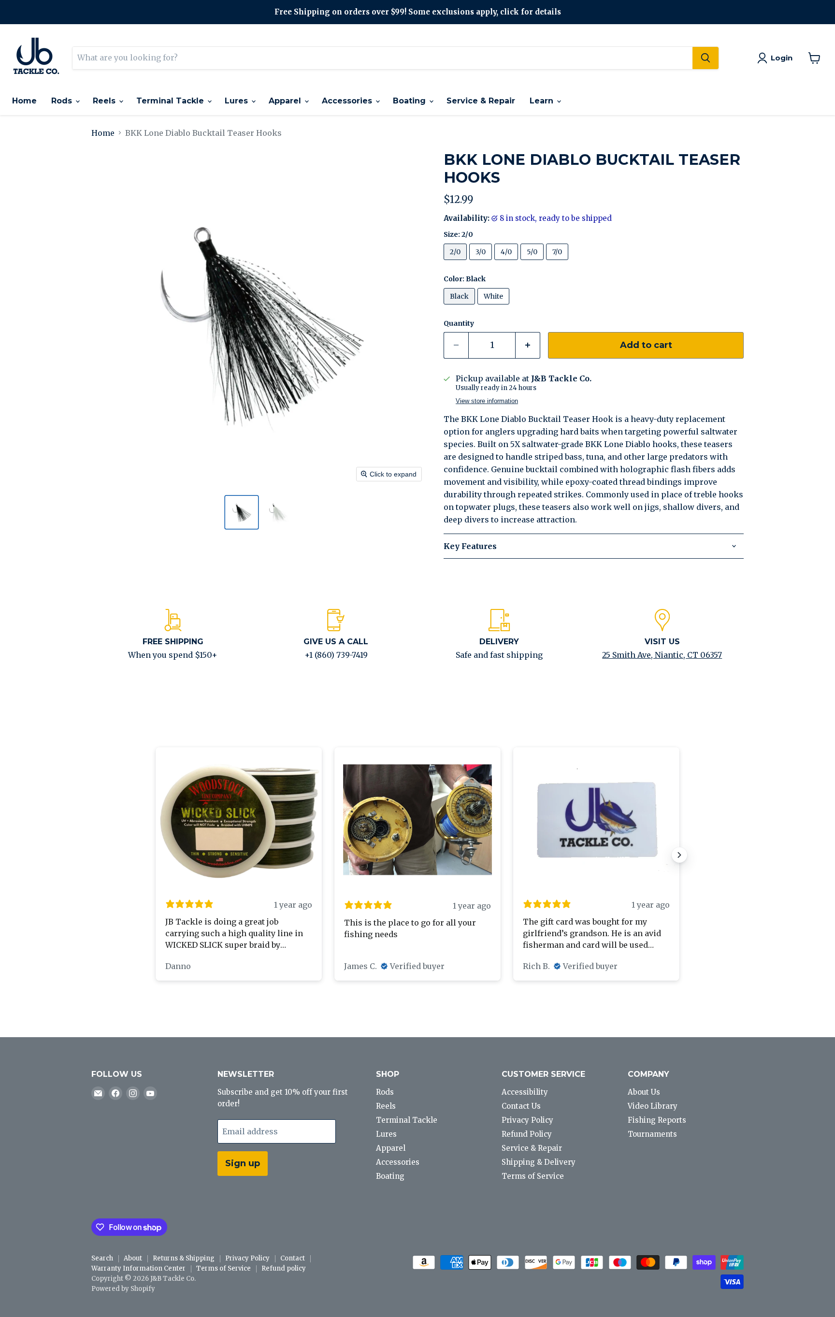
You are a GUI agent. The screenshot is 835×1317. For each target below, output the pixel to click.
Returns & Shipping (184, 1258)
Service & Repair (480, 100)
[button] (241, 512)
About (133, 1258)
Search (102, 1258)
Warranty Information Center (138, 1268)
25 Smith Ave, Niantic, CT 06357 (662, 655)
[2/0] (456, 262)
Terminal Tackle (171, 100)
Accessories (348, 100)
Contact (292, 1258)
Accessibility (525, 1092)
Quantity (459, 323)
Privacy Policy (527, 1120)
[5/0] (533, 262)
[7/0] (558, 262)
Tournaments (652, 1134)
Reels (105, 100)
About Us (644, 1092)
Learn (543, 100)
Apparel (286, 100)
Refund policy (283, 1268)
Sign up (242, 1163)
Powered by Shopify (123, 1289)
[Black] (460, 306)
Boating (410, 100)
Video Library (652, 1106)
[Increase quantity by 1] (528, 345)
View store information (487, 401)
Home (24, 100)
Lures (237, 100)
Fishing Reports (657, 1120)
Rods (62, 100)
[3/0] (481, 262)
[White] (494, 306)
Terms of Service (533, 1176)
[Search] (705, 58)
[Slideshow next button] (679, 855)
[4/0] (507, 262)
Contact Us (521, 1106)
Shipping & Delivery (539, 1162)
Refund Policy (527, 1134)
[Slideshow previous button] (155, 855)
